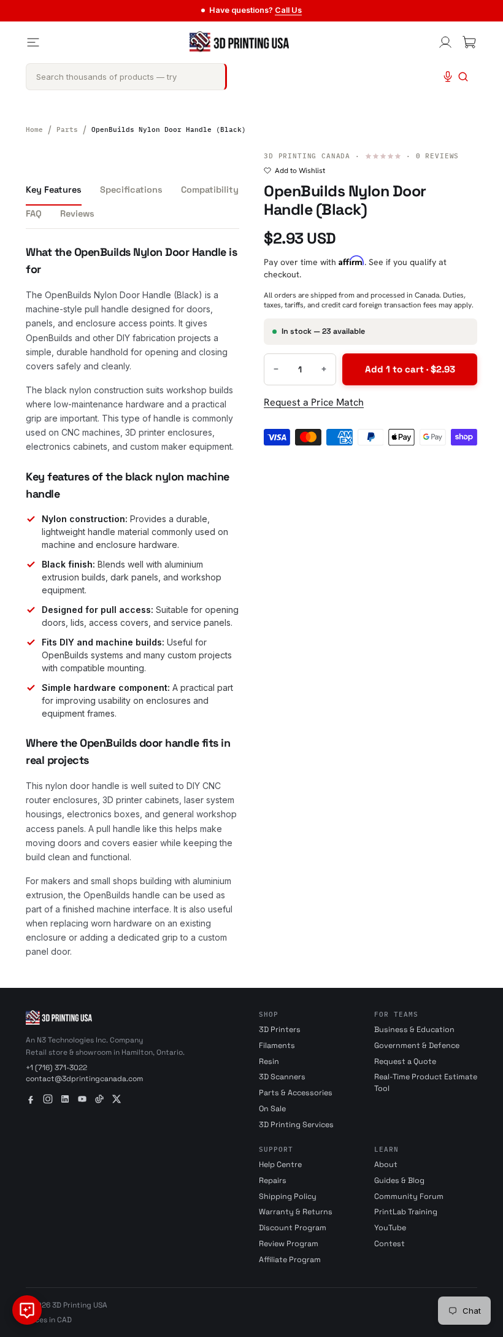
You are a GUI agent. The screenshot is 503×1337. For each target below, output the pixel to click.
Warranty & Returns (295, 1212)
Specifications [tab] (131, 189)
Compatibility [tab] (210, 189)
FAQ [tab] (34, 213)
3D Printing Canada (307, 156)
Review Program (288, 1244)
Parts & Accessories (295, 1093)
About (385, 1164)
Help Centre (280, 1164)
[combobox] (126, 76)
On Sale (272, 1109)
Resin (269, 1061)
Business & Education (414, 1030)
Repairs (272, 1180)
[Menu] (33, 42)
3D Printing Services (296, 1125)
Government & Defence (416, 1045)
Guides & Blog (399, 1180)
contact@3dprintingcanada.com (84, 1079)
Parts (67, 129)
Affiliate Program (290, 1260)
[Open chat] (27, 1310)
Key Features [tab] (54, 189)
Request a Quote (405, 1061)
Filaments (277, 1045)
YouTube (390, 1228)
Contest (389, 1244)
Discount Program (292, 1228)
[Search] (463, 76)
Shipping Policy (288, 1196)
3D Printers (280, 1030)
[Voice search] (448, 76)
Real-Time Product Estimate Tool (425, 1082)
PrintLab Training (405, 1212)
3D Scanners (282, 1077)
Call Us (288, 10)
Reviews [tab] (77, 213)
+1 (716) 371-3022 (56, 1068)
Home (34, 129)
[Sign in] (445, 42)
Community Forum (408, 1196)
